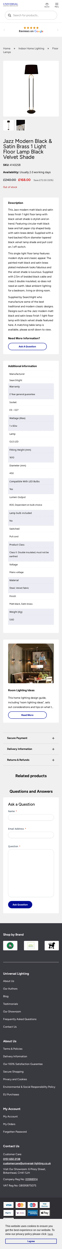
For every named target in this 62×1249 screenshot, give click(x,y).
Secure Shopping (13, 1071)
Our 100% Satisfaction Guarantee (23, 1064)
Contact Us (10, 1026)
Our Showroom (12, 1011)
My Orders (9, 1124)
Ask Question (20, 904)
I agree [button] (31, 1241)
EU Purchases (11, 1094)
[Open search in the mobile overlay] (31, 15)
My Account (10, 1116)
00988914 (31, 1179)
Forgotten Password (15, 1131)
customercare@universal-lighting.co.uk (27, 1163)
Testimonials (10, 1003)
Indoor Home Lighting (31, 48)
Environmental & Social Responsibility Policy (29, 1086)
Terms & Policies (12, 1048)
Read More (27, 715)
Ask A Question (27, 346)
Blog (5, 996)
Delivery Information (15, 1056)
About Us (8, 981)
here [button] (50, 1234)
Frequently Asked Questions (19, 1019)
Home (6, 48)
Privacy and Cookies (15, 1079)
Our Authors (10, 988)
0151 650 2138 (11, 1159)
